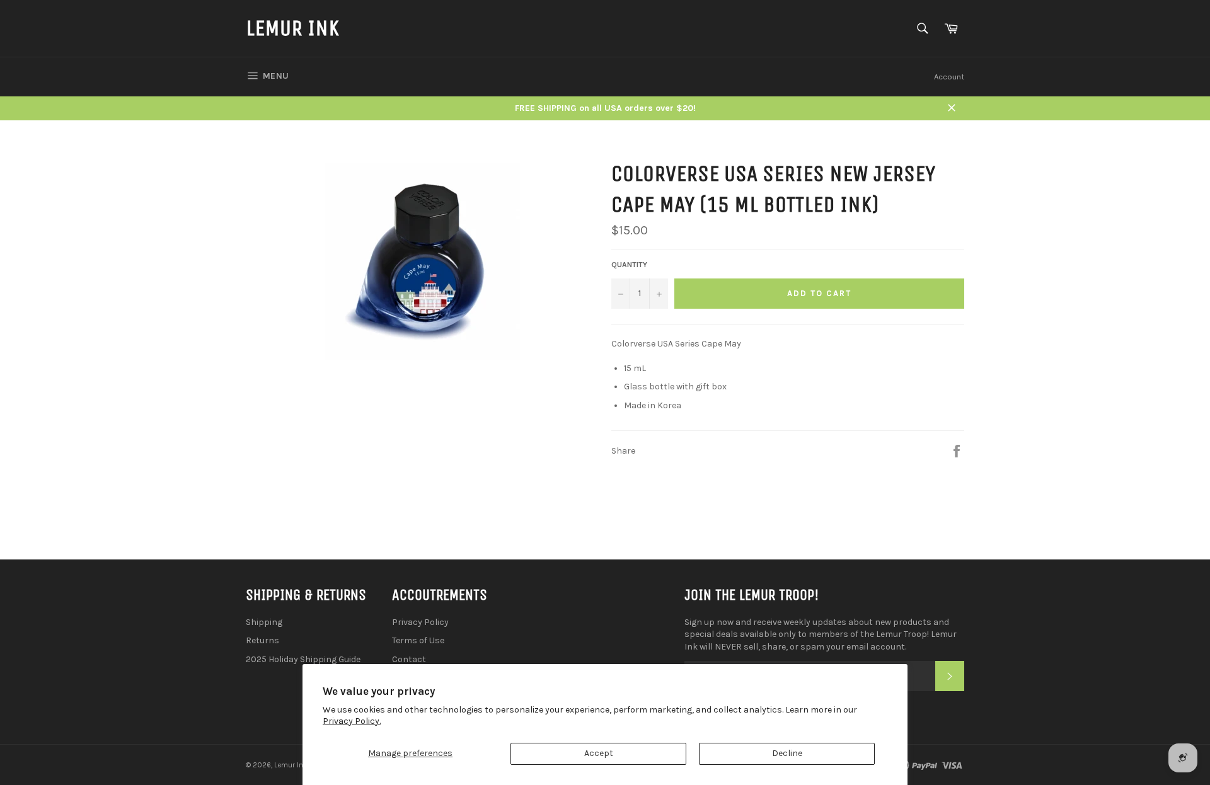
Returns (262, 640)
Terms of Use (418, 640)
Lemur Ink (292, 28)
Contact (409, 659)
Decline (787, 753)
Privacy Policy (420, 622)
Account (949, 76)
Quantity (629, 264)
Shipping (264, 622)
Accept (598, 753)
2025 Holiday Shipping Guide (303, 659)
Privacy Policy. (352, 721)
